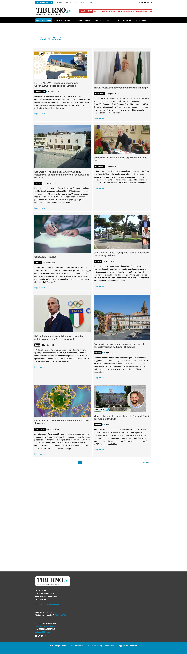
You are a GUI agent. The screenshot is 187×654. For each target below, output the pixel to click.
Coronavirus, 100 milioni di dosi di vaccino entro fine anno (61, 422)
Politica (67, 20)
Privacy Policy (96, 646)
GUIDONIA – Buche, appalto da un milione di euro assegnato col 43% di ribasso (134, 11)
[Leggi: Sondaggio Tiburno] (62, 234)
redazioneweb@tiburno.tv (46, 626)
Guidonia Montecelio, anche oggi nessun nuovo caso (120, 159)
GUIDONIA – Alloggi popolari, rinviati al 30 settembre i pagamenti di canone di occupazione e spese (61, 174)
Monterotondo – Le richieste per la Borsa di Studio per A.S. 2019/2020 (122, 417)
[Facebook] (139, 3)
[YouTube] (145, 3)
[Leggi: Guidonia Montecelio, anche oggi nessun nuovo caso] (122, 139)
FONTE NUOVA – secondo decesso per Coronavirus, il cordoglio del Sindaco (56, 84)
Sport (97, 20)
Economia (78, 20)
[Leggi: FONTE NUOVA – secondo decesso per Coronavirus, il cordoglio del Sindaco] (60, 65)
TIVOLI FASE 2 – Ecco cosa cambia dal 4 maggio (121, 87)
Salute (88, 20)
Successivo (144, 462)
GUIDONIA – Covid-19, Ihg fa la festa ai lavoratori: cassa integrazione (121, 254)
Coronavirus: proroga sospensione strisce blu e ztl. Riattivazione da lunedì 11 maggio (120, 345)
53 (92, 462)
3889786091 (50, 612)
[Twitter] (142, 3)
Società (116, 20)
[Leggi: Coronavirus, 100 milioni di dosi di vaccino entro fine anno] (62, 400)
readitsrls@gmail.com (50, 604)
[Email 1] (151, 3)
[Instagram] (148, 3)
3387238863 (60, 615)
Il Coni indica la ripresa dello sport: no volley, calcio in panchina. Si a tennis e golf (59, 338)
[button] (91, 2)
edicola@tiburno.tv (43, 632)
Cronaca (56, 20)
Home (59, 3)
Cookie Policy (109, 646)
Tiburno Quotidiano (43, 20)
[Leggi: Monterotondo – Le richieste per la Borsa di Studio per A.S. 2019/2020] (120, 398)
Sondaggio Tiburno (45, 256)
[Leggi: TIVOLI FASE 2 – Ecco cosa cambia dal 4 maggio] (122, 67)
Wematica (133, 646)
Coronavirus (40, 92)
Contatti (83, 3)
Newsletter (70, 3)
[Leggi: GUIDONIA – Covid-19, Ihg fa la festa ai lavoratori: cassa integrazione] (122, 232)
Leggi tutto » (39, 113)
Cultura (106, 20)
